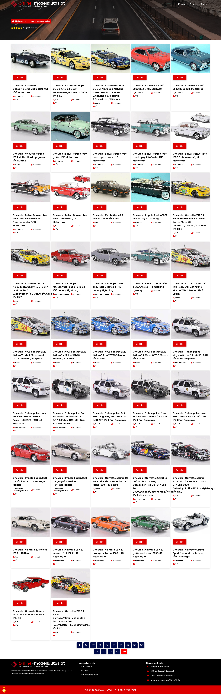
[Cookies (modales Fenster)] (4, 690)
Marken (181, 4)
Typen (193, 4)
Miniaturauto (20, 21)
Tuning (204, 4)
